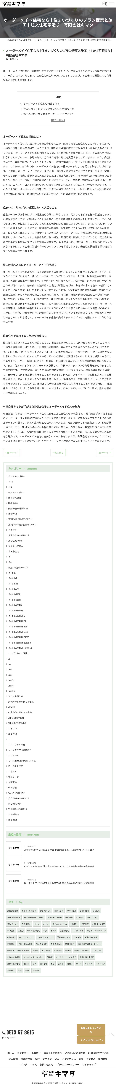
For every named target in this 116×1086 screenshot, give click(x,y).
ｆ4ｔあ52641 (14, 599)
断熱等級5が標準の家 (18, 508)
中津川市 (58, 950)
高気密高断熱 (12, 910)
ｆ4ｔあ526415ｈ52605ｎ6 (20, 648)
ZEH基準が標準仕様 (17, 723)
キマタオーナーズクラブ (66, 957)
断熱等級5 (13, 503)
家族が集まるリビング (18, 567)
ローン (78, 963)
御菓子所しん (45, 910)
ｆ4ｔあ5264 (14, 594)
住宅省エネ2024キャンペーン (89, 944)
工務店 (21, 930)
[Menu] (111, 3)
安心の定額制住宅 (16, 792)
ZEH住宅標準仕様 (16, 717)
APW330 (11, 706)
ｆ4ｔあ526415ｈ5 (16, 615)
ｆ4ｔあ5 (12, 578)
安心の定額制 (41, 944)
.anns (10, 674)
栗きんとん (58, 910)
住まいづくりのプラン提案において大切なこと (48, 109)
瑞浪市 (68, 950)
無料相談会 (69, 944)
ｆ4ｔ (11, 481)
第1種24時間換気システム (20, 519)
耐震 (27, 970)
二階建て (12, 771)
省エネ (60, 963)
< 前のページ (11, 452)
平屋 (10, 486)
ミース (37, 924)
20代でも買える (15, 696)
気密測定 (85, 924)
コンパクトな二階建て (18, 653)
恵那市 (26, 963)
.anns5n (11, 685)
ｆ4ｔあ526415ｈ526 (17, 626)
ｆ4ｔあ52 (13, 583)
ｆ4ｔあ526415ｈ (16, 610)
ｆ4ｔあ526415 (15, 605)
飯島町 (50, 957)
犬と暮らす (46, 950)
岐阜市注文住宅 (33, 930)
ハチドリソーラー (26, 937)
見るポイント (12, 924)
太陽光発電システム (45, 937)
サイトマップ (89, 1064)
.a (9, 658)
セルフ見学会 (92, 917)
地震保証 (10, 944)
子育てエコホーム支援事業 (18, 950)
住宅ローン (13, 776)
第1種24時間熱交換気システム (22, 524)
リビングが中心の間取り (20, 749)
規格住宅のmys (15, 540)
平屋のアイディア (16, 492)
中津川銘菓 (71, 910)
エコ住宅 (12, 733)
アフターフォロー (54, 917)
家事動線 (12, 819)
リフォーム (13, 755)
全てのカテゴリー (16, 476)
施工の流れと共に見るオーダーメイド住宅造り (48, 114)
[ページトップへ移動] (111, 1034)
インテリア (100, 963)
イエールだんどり (25, 944)
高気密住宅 (13, 551)
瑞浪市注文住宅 (91, 937)
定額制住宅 (13, 814)
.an (9, 664)
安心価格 (96, 910)
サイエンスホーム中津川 (34, 957)
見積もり (36, 970)
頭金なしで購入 (15, 546)
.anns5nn (11, 690)
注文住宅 (12, 513)
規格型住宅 (64, 930)
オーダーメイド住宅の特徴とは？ (41, 103)
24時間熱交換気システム (34, 917)
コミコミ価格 (56, 944)
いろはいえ (13, 728)
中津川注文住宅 (98, 924)
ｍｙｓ (46, 924)
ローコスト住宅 (15, 765)
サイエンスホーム (59, 924)
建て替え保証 (14, 497)
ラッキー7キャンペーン (96, 930)
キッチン (10, 970)
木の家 (53, 930)
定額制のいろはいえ (17, 808)
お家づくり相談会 (29, 910)
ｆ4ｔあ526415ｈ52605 (18, 637)
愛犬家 (35, 950)
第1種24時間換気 (13, 917)
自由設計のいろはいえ (18, 535)
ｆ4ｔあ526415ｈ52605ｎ (19, 642)
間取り (69, 963)
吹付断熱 (12, 787)
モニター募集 (77, 930)
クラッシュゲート (81, 950)
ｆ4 (9, 562)
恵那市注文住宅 (13, 963)
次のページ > (105, 452)
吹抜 (45, 930)
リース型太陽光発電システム (22, 760)
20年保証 (77, 937)
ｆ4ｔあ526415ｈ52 (17, 621)
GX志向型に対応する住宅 (20, 712)
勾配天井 (12, 782)
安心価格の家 (14, 803)
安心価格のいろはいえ (18, 798)
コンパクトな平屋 (16, 744)
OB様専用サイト (63, 937)
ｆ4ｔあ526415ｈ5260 (18, 631)
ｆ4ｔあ (12, 572)
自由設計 (12, 529)
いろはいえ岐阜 (13, 957)
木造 (52, 963)
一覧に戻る (58, 452)
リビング (88, 963)
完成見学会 (26, 924)
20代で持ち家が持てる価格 (21, 701)
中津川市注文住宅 (87, 957)
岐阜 (34, 963)
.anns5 (10, 680)
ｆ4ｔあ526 (13, 588)
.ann (9, 669)
